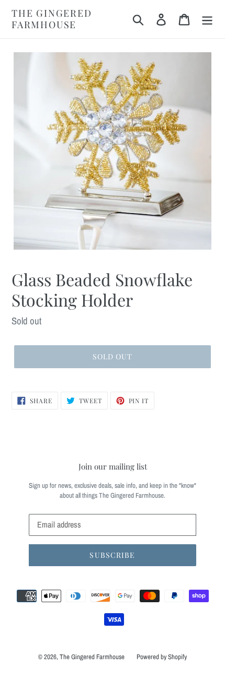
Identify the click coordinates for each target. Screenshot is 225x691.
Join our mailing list (112, 466)
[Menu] (207, 19)
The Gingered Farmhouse (52, 19)
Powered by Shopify (162, 656)
